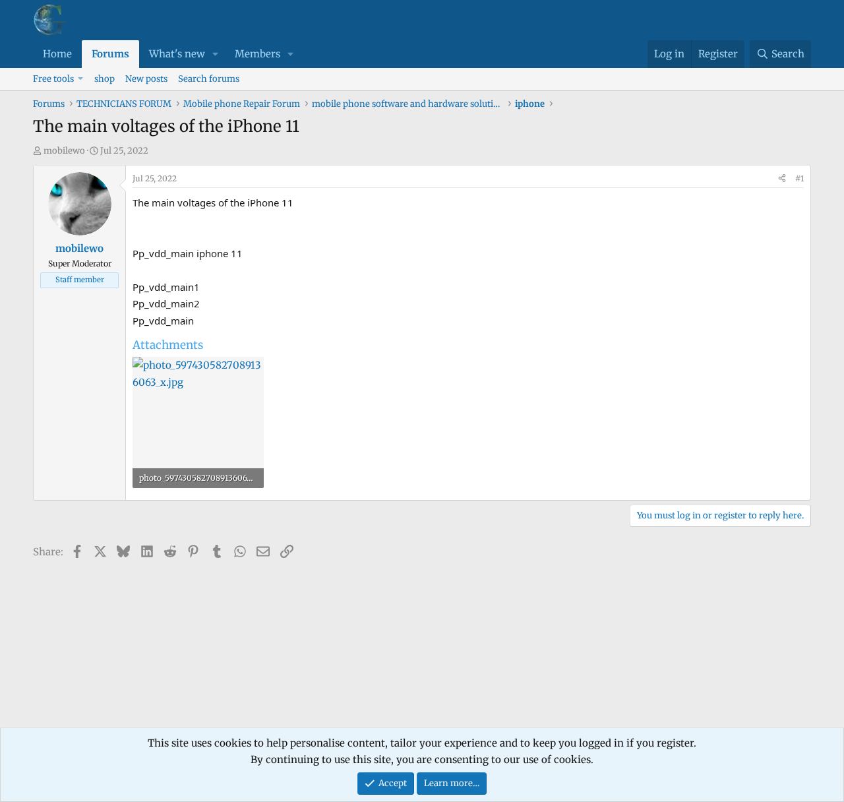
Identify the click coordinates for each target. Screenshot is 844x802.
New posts (146, 78)
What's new (177, 53)
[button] (215, 54)
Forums (110, 53)
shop (104, 78)
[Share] (782, 178)
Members (257, 53)
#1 (799, 178)
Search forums (208, 78)
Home (57, 53)
